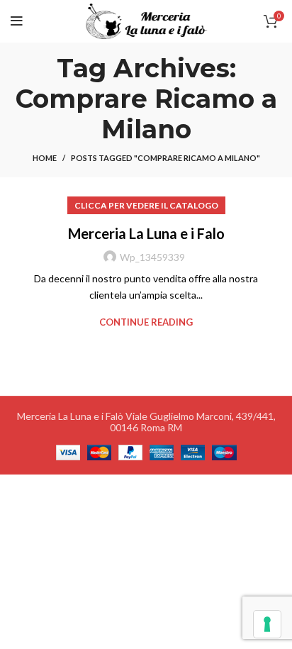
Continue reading (146, 322)
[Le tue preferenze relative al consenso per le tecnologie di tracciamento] (267, 624)
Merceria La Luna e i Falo (146, 233)
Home (45, 157)
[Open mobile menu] (17, 21)
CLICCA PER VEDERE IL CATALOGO (146, 205)
